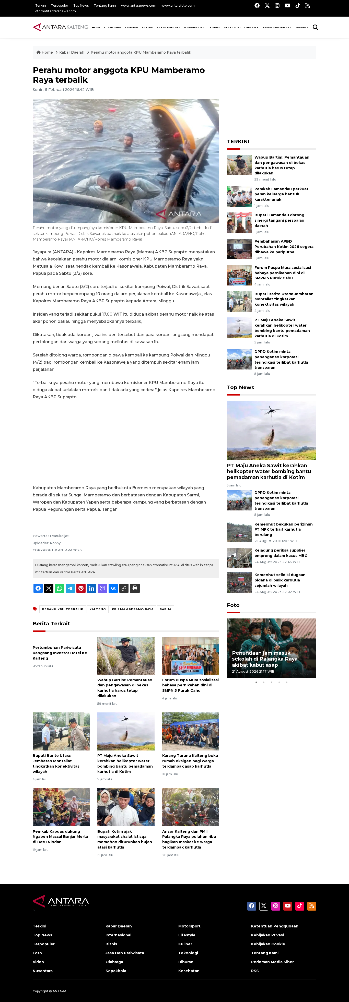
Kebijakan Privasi (267, 935)
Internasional (194, 27)
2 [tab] (263, 682)
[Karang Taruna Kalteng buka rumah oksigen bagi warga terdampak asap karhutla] (190, 731)
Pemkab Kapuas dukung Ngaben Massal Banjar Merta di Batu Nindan (60, 836)
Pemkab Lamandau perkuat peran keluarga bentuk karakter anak (281, 194)
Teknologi (188, 953)
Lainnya (300, 27)
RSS (255, 971)
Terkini (40, 5)
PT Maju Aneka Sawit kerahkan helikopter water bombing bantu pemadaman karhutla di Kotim (269, 471)
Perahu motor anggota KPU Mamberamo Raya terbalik (141, 52)
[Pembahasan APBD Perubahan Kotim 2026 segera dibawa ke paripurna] (239, 248)
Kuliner (185, 944)
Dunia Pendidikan (276, 27)
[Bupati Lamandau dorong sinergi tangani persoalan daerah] (239, 222)
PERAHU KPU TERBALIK (62, 609)
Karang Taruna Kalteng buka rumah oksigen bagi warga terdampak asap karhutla (190, 761)
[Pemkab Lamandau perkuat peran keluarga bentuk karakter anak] (239, 196)
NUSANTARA (112, 27)
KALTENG (97, 609)
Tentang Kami (105, 5)
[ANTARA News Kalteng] (61, 27)
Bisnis (214, 27)
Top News (81, 5)
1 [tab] (256, 682)
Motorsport (189, 926)
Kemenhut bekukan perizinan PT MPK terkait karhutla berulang (283, 529)
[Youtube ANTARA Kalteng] (287, 5)
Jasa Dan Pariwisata (125, 953)
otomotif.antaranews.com (55, 11)
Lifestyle (251, 27)
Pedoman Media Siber (272, 962)
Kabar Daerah (167, 27)
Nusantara (43, 971)
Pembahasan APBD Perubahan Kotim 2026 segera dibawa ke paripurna (283, 246)
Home (47, 52)
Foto (233, 605)
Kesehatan (189, 971)
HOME (96, 27)
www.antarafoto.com (178, 5)
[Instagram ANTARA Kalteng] (277, 5)
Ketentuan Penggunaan (274, 926)
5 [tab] (286, 682)
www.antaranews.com (138, 5)
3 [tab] (271, 682)
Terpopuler (59, 5)
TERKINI (238, 141)
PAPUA (165, 609)
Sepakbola (116, 971)
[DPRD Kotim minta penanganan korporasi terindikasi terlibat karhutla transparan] (239, 358)
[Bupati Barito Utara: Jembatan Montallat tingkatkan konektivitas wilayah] (61, 731)
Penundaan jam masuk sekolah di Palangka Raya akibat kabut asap (265, 659)
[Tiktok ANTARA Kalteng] (298, 5)
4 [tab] (279, 682)
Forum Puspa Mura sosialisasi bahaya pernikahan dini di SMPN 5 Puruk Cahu (190, 685)
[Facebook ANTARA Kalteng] (257, 5)
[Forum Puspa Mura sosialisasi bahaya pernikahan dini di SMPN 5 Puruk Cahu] (190, 655)
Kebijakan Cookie (268, 944)
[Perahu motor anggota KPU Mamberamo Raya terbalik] (271, 429)
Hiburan (185, 962)
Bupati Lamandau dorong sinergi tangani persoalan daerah (279, 220)
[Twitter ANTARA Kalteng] (267, 5)
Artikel (147, 27)
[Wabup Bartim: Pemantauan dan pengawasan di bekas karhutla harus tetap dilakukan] (125, 655)
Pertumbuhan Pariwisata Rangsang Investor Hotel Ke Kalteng (60, 653)
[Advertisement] (126, 442)
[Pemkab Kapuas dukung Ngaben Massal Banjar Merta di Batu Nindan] (61, 806)
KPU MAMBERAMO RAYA (133, 609)
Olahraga (231, 27)
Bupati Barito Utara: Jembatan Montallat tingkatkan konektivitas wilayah (283, 299)
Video (38, 962)
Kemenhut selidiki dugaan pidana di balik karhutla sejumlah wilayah (280, 580)
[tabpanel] (271, 648)
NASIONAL (131, 27)
